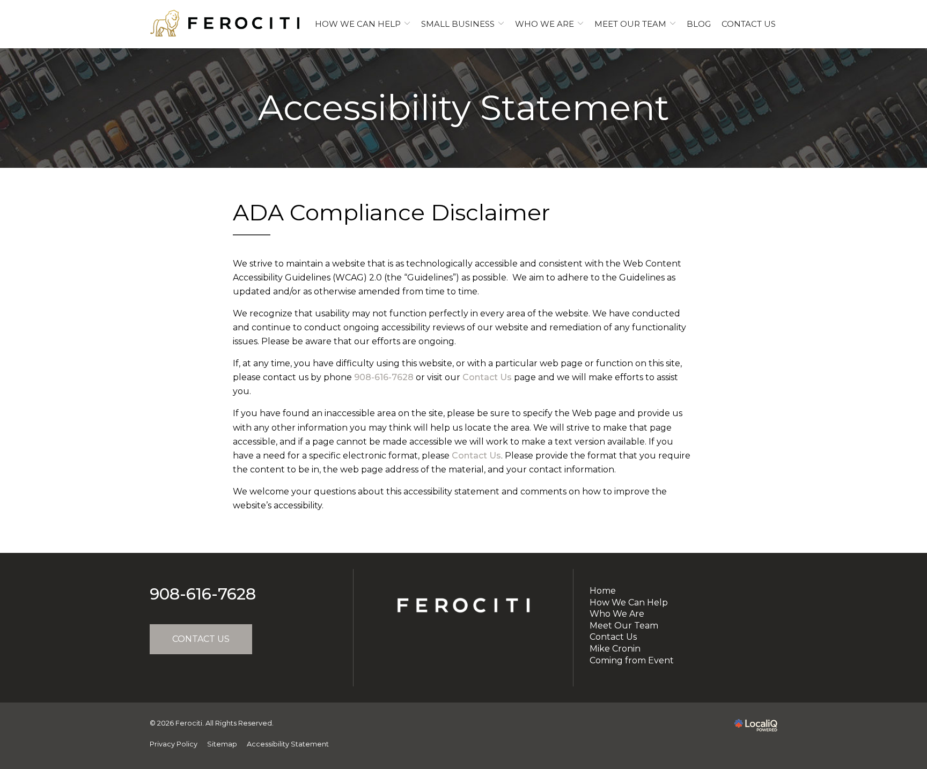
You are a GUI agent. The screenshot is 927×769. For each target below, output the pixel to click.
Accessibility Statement (464, 108)
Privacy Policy (173, 744)
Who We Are (544, 24)
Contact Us (749, 24)
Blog (699, 24)
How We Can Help (358, 24)
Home (603, 591)
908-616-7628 (384, 377)
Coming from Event (632, 660)
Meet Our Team (630, 24)
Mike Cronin (615, 649)
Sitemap (222, 744)
